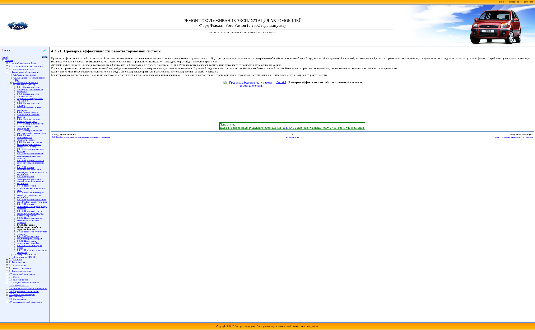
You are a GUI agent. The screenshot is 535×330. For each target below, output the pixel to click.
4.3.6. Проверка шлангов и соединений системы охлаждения (30, 126)
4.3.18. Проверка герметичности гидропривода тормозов (32, 206)
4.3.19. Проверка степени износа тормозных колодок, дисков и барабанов (30, 213)
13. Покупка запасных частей (24, 283)
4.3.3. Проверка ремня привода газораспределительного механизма (29, 106)
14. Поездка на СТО (19, 285)
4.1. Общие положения (24, 75)
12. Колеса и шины (18, 280)
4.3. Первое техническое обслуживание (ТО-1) (25, 83)
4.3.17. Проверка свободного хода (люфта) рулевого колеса (32, 200)
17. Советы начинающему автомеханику (22, 295)
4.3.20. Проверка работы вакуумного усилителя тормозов (29, 220)
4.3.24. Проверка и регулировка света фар (28, 242)
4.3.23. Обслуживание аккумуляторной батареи (29, 237)
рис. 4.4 (287, 127)
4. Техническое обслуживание (24, 72)
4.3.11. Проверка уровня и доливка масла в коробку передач (30, 155)
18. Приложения (17, 299)
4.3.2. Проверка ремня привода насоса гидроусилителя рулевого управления (30, 97)
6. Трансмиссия (17, 262)
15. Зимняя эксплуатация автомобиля (28, 288)
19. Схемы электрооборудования (25, 302)
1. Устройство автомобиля (22, 63)
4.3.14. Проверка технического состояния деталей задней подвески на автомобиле (31, 180)
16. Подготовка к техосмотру (24, 291)
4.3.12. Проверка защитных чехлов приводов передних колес (30, 162)
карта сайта (528, 2)
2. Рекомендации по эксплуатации (26, 66)
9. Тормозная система (20, 271)
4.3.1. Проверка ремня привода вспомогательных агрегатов (30, 89)
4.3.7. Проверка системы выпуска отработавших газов (31, 131)
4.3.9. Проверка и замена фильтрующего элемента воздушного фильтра (29, 144)
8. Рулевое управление (20, 268)
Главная (6, 50)
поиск (501, 2)
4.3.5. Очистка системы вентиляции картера (28, 120)
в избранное (514, 2)
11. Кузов (14, 277)
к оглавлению (292, 137)
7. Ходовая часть (17, 265)
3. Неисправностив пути (21, 69)
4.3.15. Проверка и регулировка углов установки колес (31, 188)
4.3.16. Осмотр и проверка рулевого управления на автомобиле (30, 195)
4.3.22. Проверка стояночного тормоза (513, 137)
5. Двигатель (15, 259)
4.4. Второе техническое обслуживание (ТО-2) (25, 256)
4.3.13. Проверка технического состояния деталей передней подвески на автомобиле (32, 170)
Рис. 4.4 (281, 82)
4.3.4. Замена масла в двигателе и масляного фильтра (28, 114)
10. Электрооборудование (22, 274)
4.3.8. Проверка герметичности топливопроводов (25, 137)
